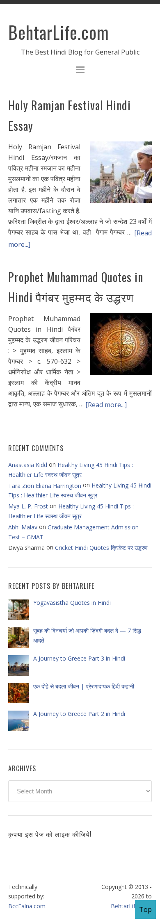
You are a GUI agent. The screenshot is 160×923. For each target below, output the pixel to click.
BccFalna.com (27, 905)
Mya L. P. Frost (28, 506)
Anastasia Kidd (27, 465)
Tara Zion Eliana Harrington (44, 486)
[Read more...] (106, 404)
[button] (80, 71)
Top (145, 909)
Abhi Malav (22, 527)
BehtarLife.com (58, 32)
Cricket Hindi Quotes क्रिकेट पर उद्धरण (101, 548)
